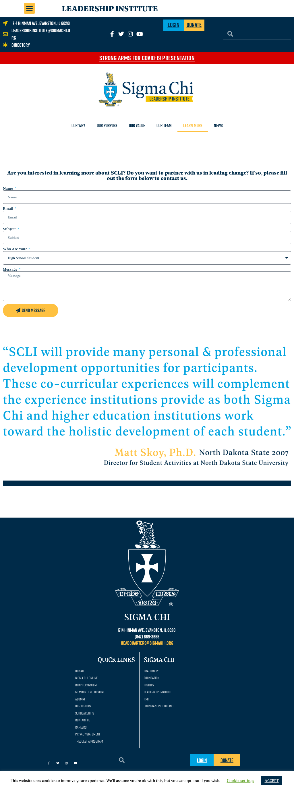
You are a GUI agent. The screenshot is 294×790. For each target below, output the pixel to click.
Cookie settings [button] (240, 780)
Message (10, 269)
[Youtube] (139, 34)
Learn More (192, 125)
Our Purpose (107, 125)
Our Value (137, 125)
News (218, 125)
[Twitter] (121, 34)
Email (8, 208)
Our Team (164, 125)
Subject (10, 229)
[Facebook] (112, 34)
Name (8, 188)
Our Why (78, 125)
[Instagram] (130, 34)
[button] (29, 8)
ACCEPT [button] (272, 780)
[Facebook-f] (49, 763)
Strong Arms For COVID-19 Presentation (147, 58)
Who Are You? (15, 249)
